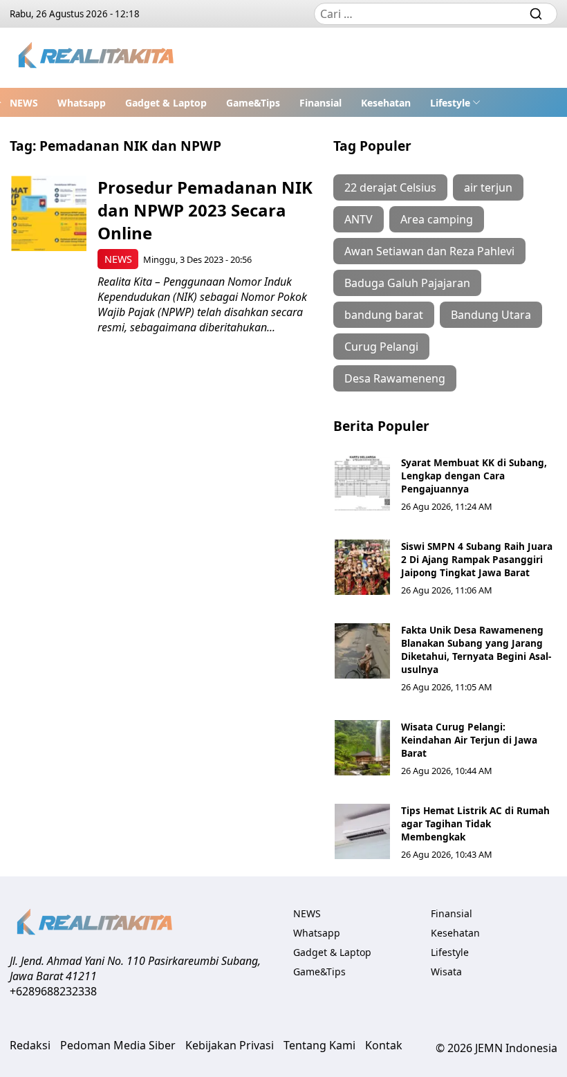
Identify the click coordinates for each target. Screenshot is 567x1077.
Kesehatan (386, 102)
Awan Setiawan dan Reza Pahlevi (429, 251)
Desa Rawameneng (394, 378)
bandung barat (383, 314)
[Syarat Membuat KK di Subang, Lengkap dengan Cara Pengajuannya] (362, 483)
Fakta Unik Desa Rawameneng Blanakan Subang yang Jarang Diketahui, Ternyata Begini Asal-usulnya (476, 649)
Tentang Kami (319, 1045)
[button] (455, 102)
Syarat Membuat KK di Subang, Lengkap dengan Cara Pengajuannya (474, 475)
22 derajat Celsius (390, 187)
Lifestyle (450, 102)
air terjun (488, 187)
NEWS (24, 102)
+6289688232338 (53, 991)
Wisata (446, 971)
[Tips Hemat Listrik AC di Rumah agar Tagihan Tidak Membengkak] (362, 831)
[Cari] (536, 14)
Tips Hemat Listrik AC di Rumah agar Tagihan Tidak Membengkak (475, 823)
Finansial (320, 102)
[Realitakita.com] (97, 58)
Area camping (436, 219)
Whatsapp (81, 102)
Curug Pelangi (381, 346)
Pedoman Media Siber (118, 1045)
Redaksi (30, 1045)
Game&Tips (253, 102)
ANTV (358, 219)
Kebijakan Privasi (229, 1045)
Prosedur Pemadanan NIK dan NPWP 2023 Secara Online (205, 210)
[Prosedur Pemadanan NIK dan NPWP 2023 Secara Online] (48, 213)
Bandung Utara (491, 314)
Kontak (383, 1045)
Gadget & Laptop (166, 102)
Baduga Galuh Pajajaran (407, 283)
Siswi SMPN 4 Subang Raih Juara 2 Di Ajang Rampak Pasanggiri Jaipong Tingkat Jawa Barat (476, 559)
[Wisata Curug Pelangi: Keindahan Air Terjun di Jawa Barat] (362, 747)
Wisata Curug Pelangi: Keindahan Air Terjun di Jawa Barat (469, 740)
